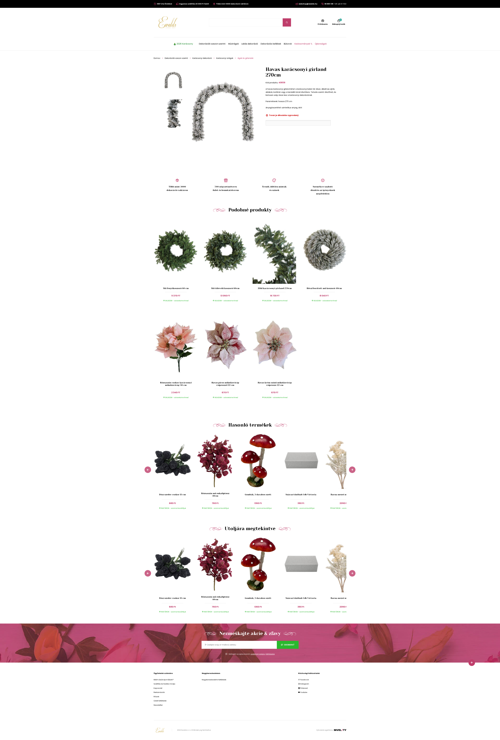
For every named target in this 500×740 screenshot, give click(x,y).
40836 (282, 82)
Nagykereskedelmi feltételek (214, 679)
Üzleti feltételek (160, 701)
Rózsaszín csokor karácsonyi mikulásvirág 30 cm (176, 383)
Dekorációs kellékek (271, 44)
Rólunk (156, 696)
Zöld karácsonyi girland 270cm (275, 288)
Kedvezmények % (303, 44)
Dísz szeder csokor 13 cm (172, 494)
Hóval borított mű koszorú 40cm (324, 288)
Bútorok (288, 44)
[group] (175, 473)
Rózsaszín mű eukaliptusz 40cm (215, 494)
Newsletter (158, 705)
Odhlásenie (270, 654)
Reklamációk (159, 692)
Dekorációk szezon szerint (212, 44)
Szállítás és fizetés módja (164, 684)
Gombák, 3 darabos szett (258, 494)
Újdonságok (321, 44)
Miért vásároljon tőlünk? (164, 679)
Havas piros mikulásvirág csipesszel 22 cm (225, 383)
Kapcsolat (158, 688)
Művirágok (233, 44)
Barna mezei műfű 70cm (344, 494)
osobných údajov (258, 654)
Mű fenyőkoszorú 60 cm (176, 288)
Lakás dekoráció (249, 44)
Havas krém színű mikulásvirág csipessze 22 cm (275, 383)
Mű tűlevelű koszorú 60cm (225, 288)
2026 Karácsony (185, 44)
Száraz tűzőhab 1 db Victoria (301, 494)
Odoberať (288, 645)
